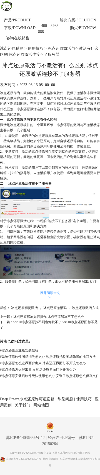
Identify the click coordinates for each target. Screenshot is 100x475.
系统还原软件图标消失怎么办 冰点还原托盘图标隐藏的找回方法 (48, 356)
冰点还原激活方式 (85, 308)
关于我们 (22, 405)
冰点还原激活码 (55, 308)
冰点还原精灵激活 (24, 308)
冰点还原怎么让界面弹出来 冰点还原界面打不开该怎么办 (43, 363)
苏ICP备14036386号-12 (25, 438)
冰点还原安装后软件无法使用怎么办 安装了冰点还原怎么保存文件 (49, 376)
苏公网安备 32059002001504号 (24, 459)
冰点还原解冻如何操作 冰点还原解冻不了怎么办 (48, 316)
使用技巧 (35, 48)
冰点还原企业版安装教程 (19, 350)
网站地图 (41, 405)
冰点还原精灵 (11, 48)
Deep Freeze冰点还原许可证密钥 (27, 399)
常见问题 (65, 399)
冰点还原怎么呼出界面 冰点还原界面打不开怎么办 (38, 369)
